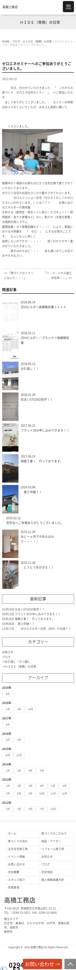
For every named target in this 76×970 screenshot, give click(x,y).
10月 (30, 709)
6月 (8, 694)
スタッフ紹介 (16, 879)
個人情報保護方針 (52, 879)
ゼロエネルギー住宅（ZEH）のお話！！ (43, 628)
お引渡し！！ (30, 368)
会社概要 (13, 872)
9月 (30, 793)
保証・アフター (51, 841)
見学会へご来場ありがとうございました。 (35, 522)
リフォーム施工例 (52, 848)
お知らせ (7, 652)
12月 (64, 793)
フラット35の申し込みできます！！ (45, 430)
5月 (19, 709)
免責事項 (13, 887)
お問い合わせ (16, 864)
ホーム (12, 833)
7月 (8, 793)
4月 (30, 770)
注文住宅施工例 (18, 848)
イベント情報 (16, 856)
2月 (8, 740)
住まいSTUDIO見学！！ (37, 399)
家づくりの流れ (18, 841)
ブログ (6, 657)
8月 (19, 793)
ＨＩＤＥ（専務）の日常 (20, 666)
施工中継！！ (31, 492)
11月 (19, 755)
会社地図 (47, 872)
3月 (19, 740)
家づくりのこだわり (54, 833)
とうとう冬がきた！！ (37, 567)
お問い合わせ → (42, 964)
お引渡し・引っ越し (17, 661)
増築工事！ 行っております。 (42, 461)
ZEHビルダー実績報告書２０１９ (43, 307)
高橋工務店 (10, 7)
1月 (8, 709)
